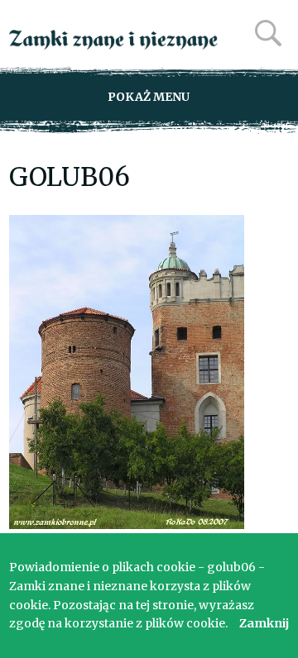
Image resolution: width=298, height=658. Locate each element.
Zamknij (264, 623)
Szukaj (268, 33)
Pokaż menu (149, 96)
